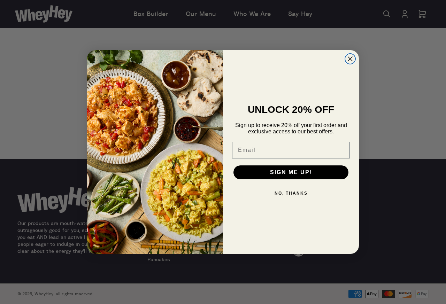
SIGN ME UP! (291, 172)
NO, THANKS (291, 193)
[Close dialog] (350, 59)
